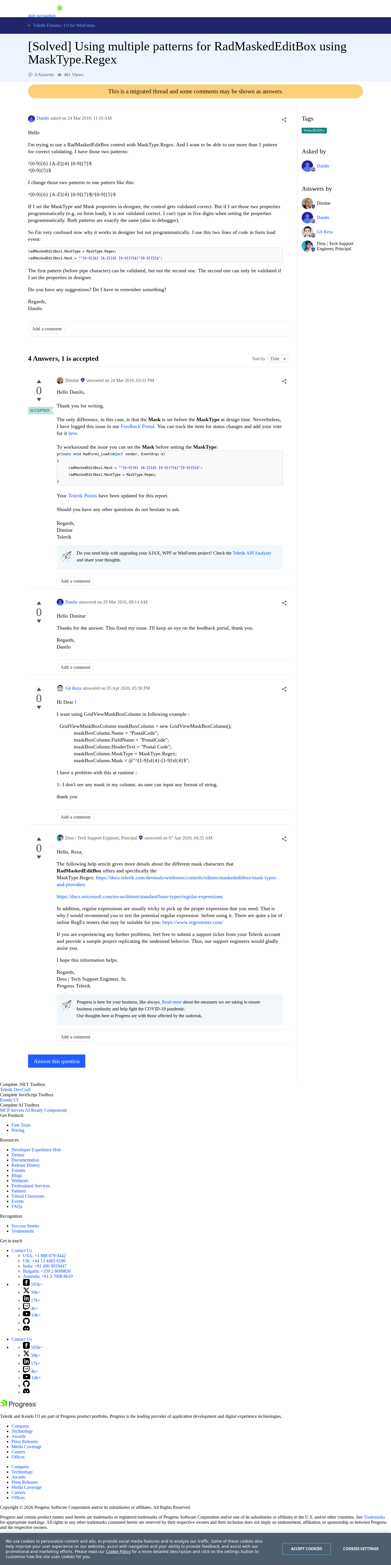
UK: (44, 1260)
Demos (17, 1154)
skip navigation (42, 15)
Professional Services (30, 1185)
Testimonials (22, 1231)
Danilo (43, 118)
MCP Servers (12, 1110)
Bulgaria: (47, 1271)
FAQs (16, 1206)
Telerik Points (82, 495)
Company (20, 1426)
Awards (18, 1436)
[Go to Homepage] (59, 15)
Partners (18, 1190)
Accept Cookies (306, 1548)
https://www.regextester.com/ (192, 922)
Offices (18, 1456)
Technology (22, 1431)
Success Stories (25, 1225)
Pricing (17, 1130)
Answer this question (57, 1061)
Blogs (16, 1175)
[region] (195, 1549)
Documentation (25, 1160)
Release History (25, 1165)
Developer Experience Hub (36, 1149)
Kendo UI (9, 1099)
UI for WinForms (79, 25)
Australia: (48, 1276)
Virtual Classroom (27, 1196)
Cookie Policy (118, 1551)
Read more (172, 1002)
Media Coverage (26, 1446)
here (72, 433)
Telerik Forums (46, 25)
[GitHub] (26, 1322)
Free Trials (21, 1125)
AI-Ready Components (46, 1110)
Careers (18, 1451)
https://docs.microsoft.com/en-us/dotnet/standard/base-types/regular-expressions (140, 896)
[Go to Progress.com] (18, 1406)
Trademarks (374, 1517)
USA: (44, 1255)
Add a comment (47, 328)
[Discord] (26, 1329)
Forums (18, 1170)
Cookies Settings (360, 1548)
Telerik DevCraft (15, 1089)
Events (17, 1201)
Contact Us (21, 1250)
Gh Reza (73, 688)
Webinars (19, 1180)
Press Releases (24, 1441)
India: (45, 1266)
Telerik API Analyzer (252, 553)
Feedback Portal (137, 426)
